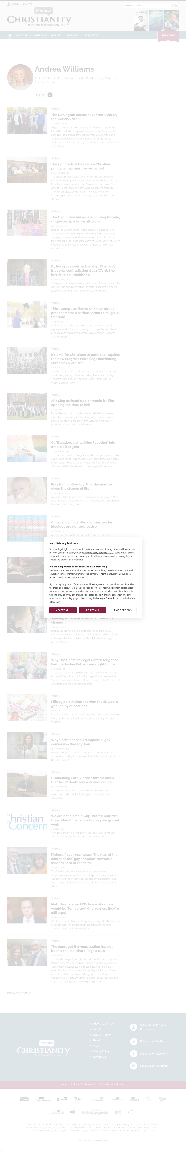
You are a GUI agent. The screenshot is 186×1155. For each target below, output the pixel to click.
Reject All (93, 610)
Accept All (63, 610)
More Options (123, 610)
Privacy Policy (66, 598)
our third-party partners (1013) (98, 552)
